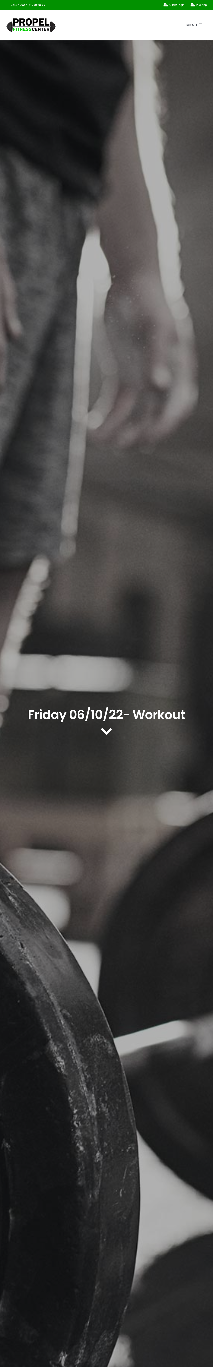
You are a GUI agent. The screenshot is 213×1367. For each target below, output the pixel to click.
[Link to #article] (106, 731)
